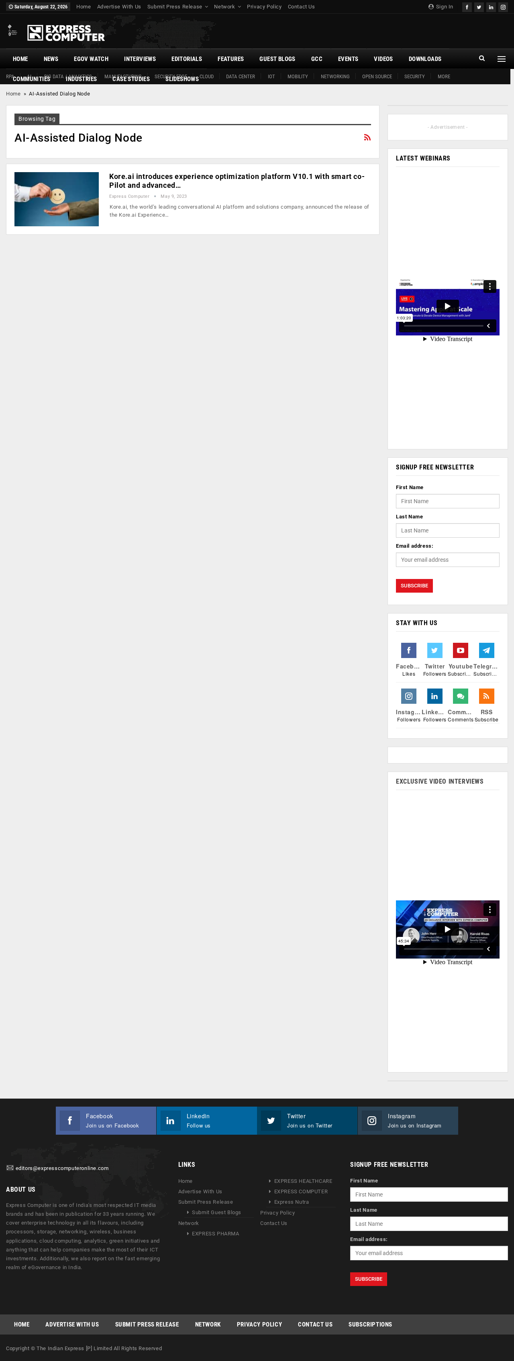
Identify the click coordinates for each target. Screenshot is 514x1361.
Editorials (186, 59)
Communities (31, 79)
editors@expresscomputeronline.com (62, 1169)
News (51, 59)
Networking (335, 76)
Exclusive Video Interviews (440, 781)
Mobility (298, 76)
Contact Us (301, 7)
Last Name (409, 517)
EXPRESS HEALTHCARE (303, 1181)
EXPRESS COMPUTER (301, 1191)
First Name (410, 487)
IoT (271, 76)
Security (414, 76)
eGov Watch (91, 59)
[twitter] (479, 6)
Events (348, 59)
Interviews (140, 59)
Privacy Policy (264, 7)
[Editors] (10, 1169)
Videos (383, 59)
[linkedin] (491, 6)
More (444, 76)
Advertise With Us (119, 7)
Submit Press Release (174, 7)
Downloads (425, 59)
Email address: (414, 546)
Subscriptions (370, 1324)
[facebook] (467, 6)
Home (83, 7)
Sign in (443, 7)
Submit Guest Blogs (216, 1212)
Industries (81, 79)
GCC (316, 59)
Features (231, 59)
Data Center (240, 76)
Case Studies (131, 79)
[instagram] (503, 6)
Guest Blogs (277, 59)
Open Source (377, 76)
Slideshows (182, 79)
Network (224, 7)
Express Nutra (291, 1202)
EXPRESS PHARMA (215, 1234)
